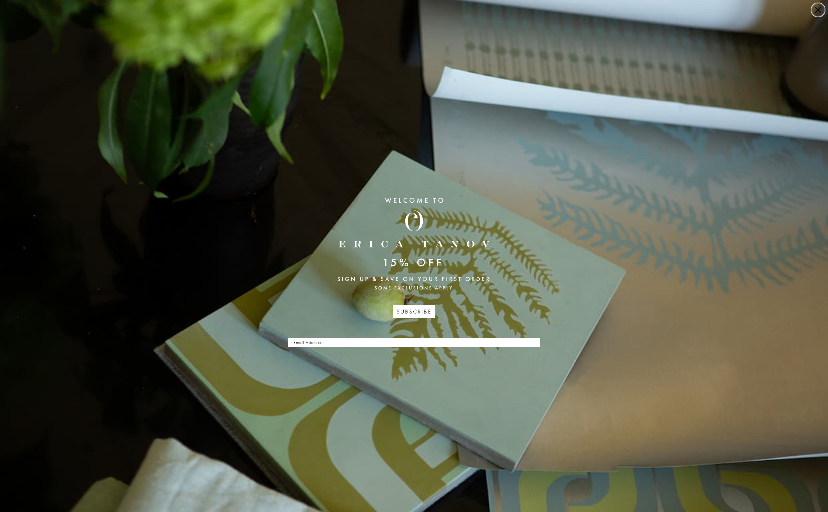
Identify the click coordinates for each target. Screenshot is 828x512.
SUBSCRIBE (414, 311)
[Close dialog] (818, 10)
